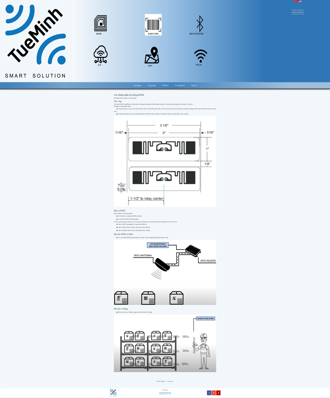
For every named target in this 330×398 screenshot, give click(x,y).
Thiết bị (165, 85)
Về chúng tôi (180, 85)
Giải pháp (137, 85)
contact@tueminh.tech (298, 12)
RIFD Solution (161, 381)
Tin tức (194, 85)
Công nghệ (151, 85)
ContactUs (170, 381)
